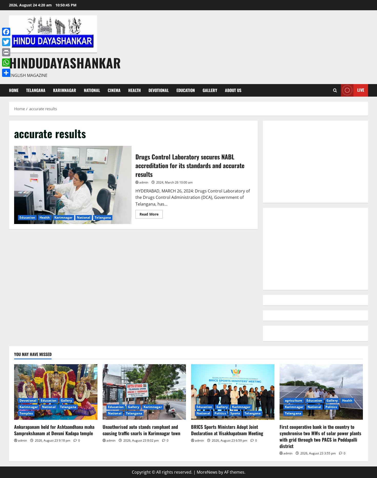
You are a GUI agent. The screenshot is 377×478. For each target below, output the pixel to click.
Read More (151, 215)
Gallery (210, 90)
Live (360, 90)
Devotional (158, 90)
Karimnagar (64, 90)
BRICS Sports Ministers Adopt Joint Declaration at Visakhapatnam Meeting (227, 429)
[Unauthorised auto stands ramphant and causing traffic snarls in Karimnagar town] (144, 392)
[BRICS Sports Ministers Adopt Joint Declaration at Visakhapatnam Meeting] (232, 392)
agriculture (293, 400)
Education (185, 90)
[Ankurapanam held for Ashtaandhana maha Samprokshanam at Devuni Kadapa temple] (55, 392)
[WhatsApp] (6, 62)
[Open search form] (335, 90)
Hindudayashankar (65, 62)
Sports (235, 413)
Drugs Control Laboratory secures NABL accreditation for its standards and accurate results (73, 185)
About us (233, 90)
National (92, 90)
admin (143, 182)
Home (13, 90)
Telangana (35, 90)
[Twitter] (6, 42)
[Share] (6, 73)
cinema (114, 90)
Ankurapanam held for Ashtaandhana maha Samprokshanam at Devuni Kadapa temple (54, 429)
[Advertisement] (315, 162)
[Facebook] (6, 32)
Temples (26, 413)
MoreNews (207, 472)
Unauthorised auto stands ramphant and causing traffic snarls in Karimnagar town (141, 429)
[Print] (6, 52)
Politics (220, 413)
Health (134, 90)
